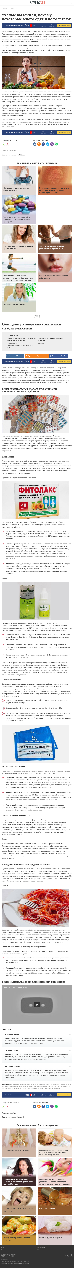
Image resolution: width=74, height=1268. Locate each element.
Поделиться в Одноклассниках (39, 144)
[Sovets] (37, 3)
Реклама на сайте (9, 151)
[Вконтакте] (35, 316)
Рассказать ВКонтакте (34, 144)
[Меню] (3, 2)
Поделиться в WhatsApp (56, 144)
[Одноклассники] (39, 316)
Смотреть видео (37, 1004)
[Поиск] (71, 3)
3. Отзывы (41, 343)
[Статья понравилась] (3, 144)
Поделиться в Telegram (47, 144)
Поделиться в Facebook (43, 144)
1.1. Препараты (12, 343)
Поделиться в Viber (52, 144)
